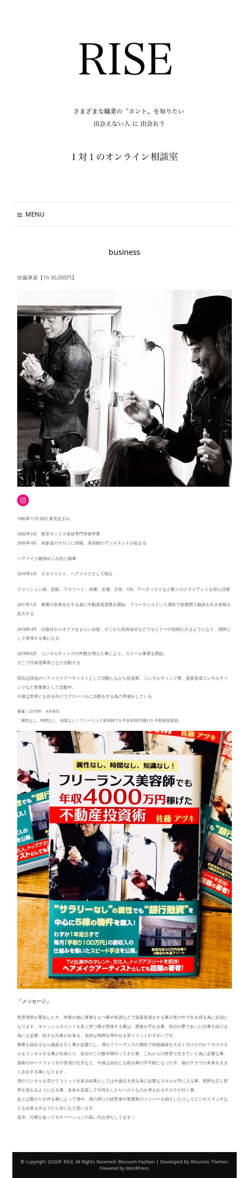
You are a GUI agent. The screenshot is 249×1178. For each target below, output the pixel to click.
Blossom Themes (208, 1162)
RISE (68, 1162)
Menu (35, 214)
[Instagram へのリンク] (23, 500)
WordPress (137, 1168)
